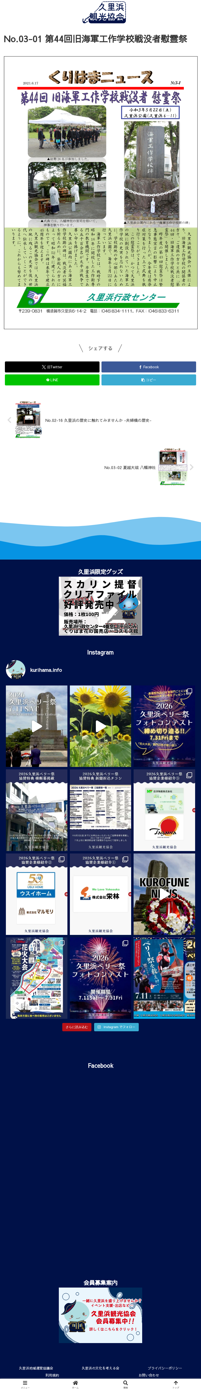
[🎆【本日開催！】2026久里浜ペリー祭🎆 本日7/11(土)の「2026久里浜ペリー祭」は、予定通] (36, 978)
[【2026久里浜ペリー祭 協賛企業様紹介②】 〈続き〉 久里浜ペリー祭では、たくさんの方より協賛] (36, 894)
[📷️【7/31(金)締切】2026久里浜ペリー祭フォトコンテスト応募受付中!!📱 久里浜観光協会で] (164, 726)
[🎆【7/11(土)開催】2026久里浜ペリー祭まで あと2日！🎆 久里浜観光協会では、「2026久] (100, 978)
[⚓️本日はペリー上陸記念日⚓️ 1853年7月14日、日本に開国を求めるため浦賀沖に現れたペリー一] (164, 894)
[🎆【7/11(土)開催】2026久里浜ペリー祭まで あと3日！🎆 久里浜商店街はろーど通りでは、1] (164, 978)
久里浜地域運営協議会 (36, 1368)
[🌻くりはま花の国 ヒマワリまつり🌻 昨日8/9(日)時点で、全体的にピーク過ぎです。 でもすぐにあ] (100, 726)
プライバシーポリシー (165, 1368)
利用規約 (52, 1375)
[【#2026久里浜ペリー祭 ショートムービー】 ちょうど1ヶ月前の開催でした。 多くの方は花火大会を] (36, 726)
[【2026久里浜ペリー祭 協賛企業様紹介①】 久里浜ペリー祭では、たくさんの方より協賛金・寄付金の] (100, 894)
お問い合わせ (148, 1375)
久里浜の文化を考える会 (100, 1368)
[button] (185, 795)
